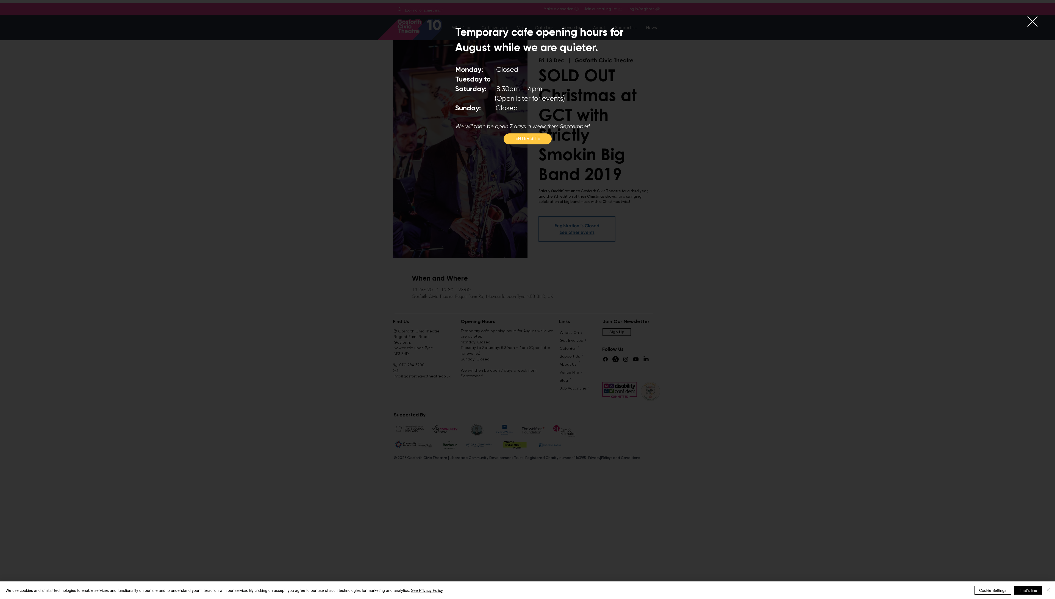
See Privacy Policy (427, 590)
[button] (1032, 21)
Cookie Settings (992, 590)
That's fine (1028, 590)
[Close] (1048, 590)
